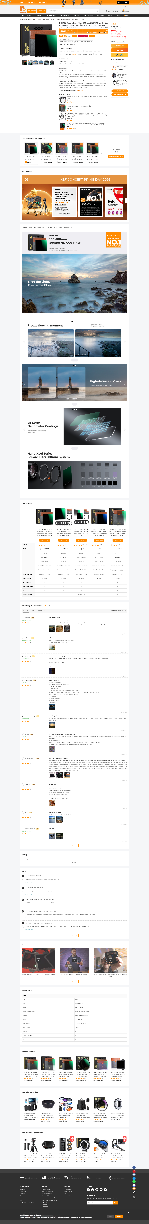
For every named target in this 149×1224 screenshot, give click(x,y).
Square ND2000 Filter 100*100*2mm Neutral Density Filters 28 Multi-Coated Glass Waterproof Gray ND (99, 532)
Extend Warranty (69, 1195)
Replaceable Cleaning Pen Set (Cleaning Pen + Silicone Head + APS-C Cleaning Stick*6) (122, 68)
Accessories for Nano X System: (66, 61)
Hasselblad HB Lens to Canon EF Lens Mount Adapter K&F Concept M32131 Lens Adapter (47, 1115)
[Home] (23, 9)
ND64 (96, 54)
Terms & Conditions (47, 1191)
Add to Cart (120, 45)
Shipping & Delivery (47, 1193)
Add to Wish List (120, 91)
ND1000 (74, 54)
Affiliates (44, 1204)
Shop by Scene (32, 10)
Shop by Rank (41, 10)
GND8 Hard (80, 51)
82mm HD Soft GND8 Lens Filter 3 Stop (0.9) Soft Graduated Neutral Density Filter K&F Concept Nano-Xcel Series (100, 1115)
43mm (66, 64)
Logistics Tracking (69, 1198)
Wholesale (45, 1206)
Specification (67, 227)
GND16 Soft (72, 51)
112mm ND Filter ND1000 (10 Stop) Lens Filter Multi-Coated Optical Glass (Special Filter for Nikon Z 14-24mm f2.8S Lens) (83, 1075)
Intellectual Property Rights (49, 1200)
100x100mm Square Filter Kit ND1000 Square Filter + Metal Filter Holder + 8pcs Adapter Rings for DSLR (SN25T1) (63, 532)
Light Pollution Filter (65, 54)
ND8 (100, 54)
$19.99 (121, 69)
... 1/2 (75, 981)
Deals (127, 15)
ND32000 (90, 54)
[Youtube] (101, 1189)
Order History (68, 1191)
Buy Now (120, 50)
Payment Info (46, 1195)
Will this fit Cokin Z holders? (33, 875)
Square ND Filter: (65, 48)
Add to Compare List (120, 94)
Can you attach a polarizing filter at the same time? (40, 923)
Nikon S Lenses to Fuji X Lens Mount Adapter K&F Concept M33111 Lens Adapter (117, 1115)
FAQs (54, 227)
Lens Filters (38, 15)
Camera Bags (88, 15)
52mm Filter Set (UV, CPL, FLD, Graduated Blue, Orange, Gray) (66, 1115)
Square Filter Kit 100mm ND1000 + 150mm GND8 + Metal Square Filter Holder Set (81, 532)
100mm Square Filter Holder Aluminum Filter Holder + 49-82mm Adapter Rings (87, 97)
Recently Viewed (106, 6)
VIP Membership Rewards (27, 1202)
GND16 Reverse (64, 51)
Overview (25, 227)
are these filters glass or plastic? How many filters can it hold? (43, 911)
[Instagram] (92, 1189)
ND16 (79, 54)
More (118, 15)
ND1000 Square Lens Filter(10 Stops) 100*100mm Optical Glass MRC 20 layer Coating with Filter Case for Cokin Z (44, 532)
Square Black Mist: (63, 58)
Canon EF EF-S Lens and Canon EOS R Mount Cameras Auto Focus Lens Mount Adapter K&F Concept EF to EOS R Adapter (83, 1156)
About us (22, 1189)
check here (80, 90)
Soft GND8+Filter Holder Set (67, 44)
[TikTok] (105, 1189)
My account (67, 1189)
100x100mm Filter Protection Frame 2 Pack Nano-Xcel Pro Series (122, 82)
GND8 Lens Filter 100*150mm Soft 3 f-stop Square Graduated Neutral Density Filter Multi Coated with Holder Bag (86, 106)
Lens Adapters (51, 15)
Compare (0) (116, 6)
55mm (71, 64)
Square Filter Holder (79, 64)
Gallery (49, 227)
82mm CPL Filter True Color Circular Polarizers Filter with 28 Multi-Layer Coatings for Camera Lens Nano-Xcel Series (46, 158)
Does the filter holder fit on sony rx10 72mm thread (40, 899)
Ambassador (45, 1202)
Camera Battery (65, 15)
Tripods (28, 15)
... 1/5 (75, 935)
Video (60, 227)
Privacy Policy (46, 1189)
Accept (119, 1216)
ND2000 (84, 54)
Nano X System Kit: (64, 39)
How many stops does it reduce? (34, 887)
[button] (24, 341)
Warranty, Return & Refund (49, 1198)
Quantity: (113, 41)
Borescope (100, 15)
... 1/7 (75, 845)
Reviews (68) (41, 227)
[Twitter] (96, 1189)
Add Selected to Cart (116, 156)
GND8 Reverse (89, 51)
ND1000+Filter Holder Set (66, 41)
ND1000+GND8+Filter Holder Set (84, 41)
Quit (110, 1216)
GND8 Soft (97, 51)
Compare (32, 227)
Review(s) (72, 27)
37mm (61, 64)
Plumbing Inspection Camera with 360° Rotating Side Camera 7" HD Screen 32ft (30, 1115)
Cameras (77, 15)
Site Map (22, 1193)
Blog (21, 1195)
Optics (110, 15)
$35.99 (121, 85)
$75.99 (121, 77)
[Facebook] (88, 1189)
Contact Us (23, 1191)
